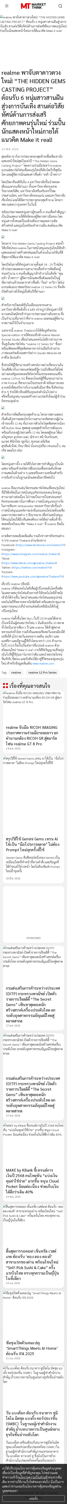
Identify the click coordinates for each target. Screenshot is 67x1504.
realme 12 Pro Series (42, 672)
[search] (60, 6)
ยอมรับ (33, 1498)
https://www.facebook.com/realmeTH (40, 545)
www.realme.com (43, 663)
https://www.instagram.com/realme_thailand (30, 554)
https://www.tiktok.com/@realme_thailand (29, 563)
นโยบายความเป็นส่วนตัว (34, 1477)
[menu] (6, 6)
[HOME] (33, 6)
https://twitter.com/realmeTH (32, 567)
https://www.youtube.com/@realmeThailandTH (32, 576)
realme (16, 672)
